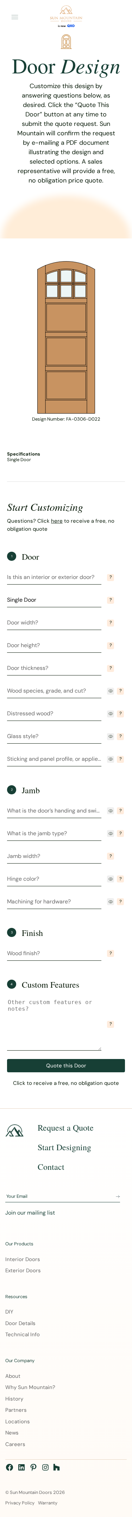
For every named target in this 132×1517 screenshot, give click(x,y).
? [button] (110, 577)
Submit (118, 1196)
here (57, 520)
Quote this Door (66, 1065)
